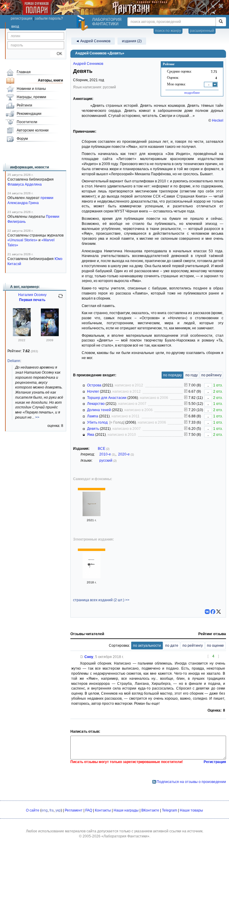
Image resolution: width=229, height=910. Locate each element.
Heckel (217, 120)
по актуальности (147, 645)
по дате (171, 645)
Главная (24, 72)
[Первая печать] (22, 335)
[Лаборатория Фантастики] (83, 23)
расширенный (202, 31)
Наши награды (126, 810)
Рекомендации (29, 114)
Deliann (13, 361)
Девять (93, 429)
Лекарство (96, 404)
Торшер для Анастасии (106, 398)
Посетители (27, 122)
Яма (90, 435)
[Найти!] (221, 21)
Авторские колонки (33, 130)
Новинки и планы (31, 89)
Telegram (169, 810)
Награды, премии (31, 97)
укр (58, 810)
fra (51, 810)
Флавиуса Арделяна (24, 184)
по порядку (172, 375)
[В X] (218, 611)
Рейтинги (24, 105)
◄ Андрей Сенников (93, 41)
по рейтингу (211, 375)
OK (57, 53)
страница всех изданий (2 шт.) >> (101, 600)
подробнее (192, 92)
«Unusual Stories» (22, 240)
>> (37, 417)
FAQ (88, 810)
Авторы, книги (50, 80)
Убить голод (97, 422)
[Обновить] (60, 298)
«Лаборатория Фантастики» (125, 836)
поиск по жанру (168, 31)
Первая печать (32, 300)
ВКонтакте (150, 810)
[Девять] (91, 515)
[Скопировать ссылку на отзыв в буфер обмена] (81, 657)
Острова (94, 385)
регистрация (21, 18)
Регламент (74, 810)
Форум (22, 139)
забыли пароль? (49, 18)
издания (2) (132, 41)
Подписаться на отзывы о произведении (191, 782)
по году (191, 375)
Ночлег (93, 391)
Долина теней (99, 410)
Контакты (103, 810)
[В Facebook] (213, 611)
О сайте (32, 810)
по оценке (215, 645)
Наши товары (191, 810)
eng (44, 810)
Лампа (92, 416)
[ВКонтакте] (207, 611)
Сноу (88, 657)
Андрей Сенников (88, 64)
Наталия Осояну (32, 295)
